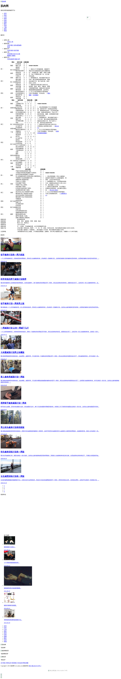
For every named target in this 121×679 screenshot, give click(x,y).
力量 (14, 45)
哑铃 (11, 54)
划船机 (13, 55)
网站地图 (25, 663)
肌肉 (5, 15)
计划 (5, 17)
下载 (5, 27)
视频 (5, 22)
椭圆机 (9, 55)
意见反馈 (20, 663)
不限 (8, 41)
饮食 (5, 20)
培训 (5, 25)
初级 (11, 50)
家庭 (15, 59)
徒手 (18, 59)
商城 (5, 30)
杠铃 (14, 54)
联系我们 (14, 663)
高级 (17, 50)
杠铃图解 (35, 95)
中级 (14, 50)
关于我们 (3, 663)
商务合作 (9, 663)
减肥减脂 (18, 45)
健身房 (12, 59)
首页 (5, 13)
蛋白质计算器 (54, 190)
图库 (5, 23)
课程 (5, 29)
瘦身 (8, 47)
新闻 (5, 18)
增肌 (11, 45)
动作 (5, 627)
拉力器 (18, 54)
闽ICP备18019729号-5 (35, 666)
